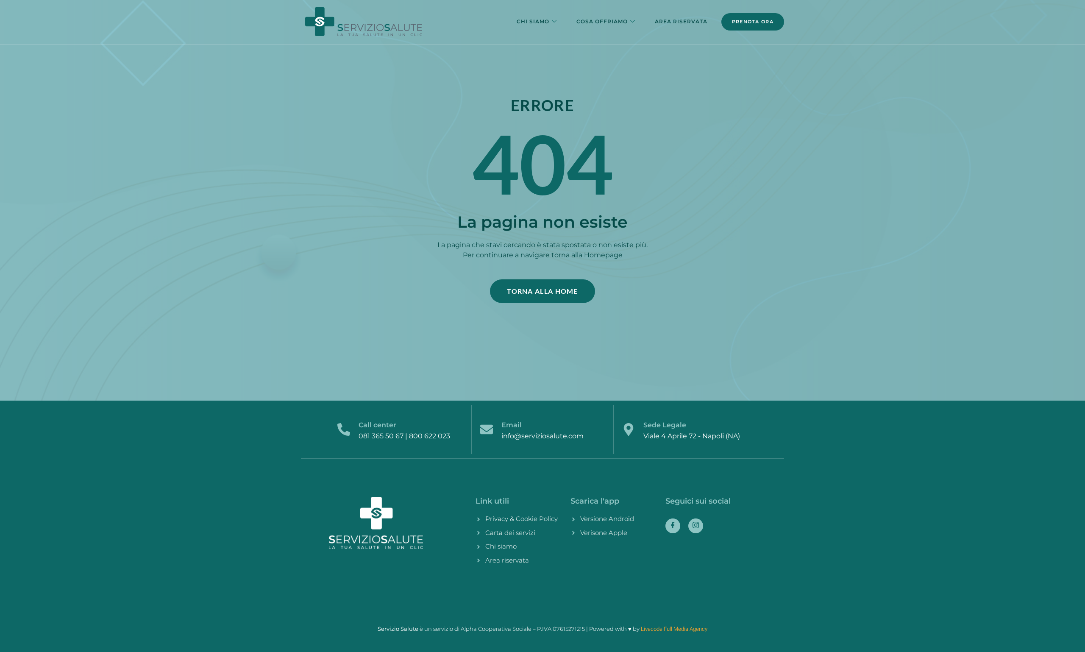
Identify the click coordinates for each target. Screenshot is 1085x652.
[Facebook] (672, 525)
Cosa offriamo (602, 21)
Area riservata (681, 21)
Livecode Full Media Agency (674, 629)
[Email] (486, 429)
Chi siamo (533, 21)
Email (511, 425)
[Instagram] (695, 525)
